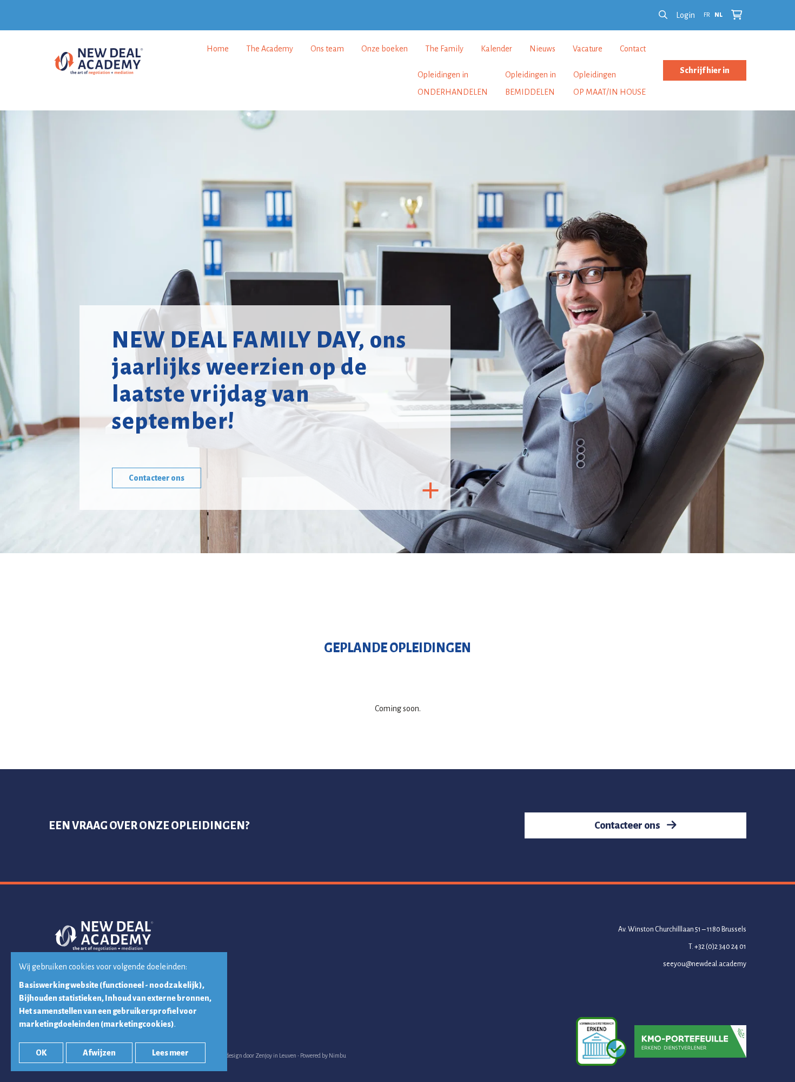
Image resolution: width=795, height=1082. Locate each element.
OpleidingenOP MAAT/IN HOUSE (609, 83)
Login (685, 15)
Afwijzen (99, 1052)
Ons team (327, 48)
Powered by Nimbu (323, 1055)
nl (718, 14)
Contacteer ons (156, 478)
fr (707, 14)
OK (41, 1052)
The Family (444, 48)
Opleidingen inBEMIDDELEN (530, 83)
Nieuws (542, 48)
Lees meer (170, 1052)
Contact (633, 48)
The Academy (269, 48)
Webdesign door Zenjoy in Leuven (255, 1055)
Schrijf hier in (705, 70)
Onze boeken (384, 48)
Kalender (496, 48)
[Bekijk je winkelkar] (736, 15)
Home (218, 48)
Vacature (587, 48)
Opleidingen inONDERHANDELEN (453, 83)
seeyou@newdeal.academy (704, 964)
